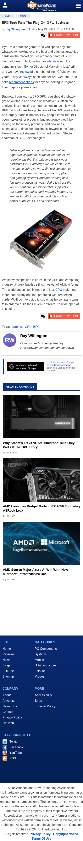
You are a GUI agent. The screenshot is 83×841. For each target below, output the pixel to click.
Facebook (16, 747)
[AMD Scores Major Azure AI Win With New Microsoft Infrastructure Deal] (41, 543)
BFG (36, 326)
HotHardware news (60, 365)
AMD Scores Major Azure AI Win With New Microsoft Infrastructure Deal (35, 572)
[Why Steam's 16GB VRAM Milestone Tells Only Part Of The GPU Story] (41, 416)
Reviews (8, 654)
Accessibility (43, 695)
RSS (12, 758)
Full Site (8, 671)
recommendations (21, 82)
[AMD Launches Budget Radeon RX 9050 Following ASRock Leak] (41, 480)
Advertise (9, 700)
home (7, 16)
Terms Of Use (41, 838)
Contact (8, 711)
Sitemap (8, 676)
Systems (41, 654)
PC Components (46, 648)
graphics (17, 326)
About (7, 695)
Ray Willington (33, 336)
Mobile (39, 659)
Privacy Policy (12, 717)
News (23, 16)
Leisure (40, 671)
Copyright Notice (65, 834)
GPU (58, 289)
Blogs (6, 665)
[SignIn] (7, 5)
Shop (38, 700)
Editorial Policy (45, 706)
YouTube (15, 752)
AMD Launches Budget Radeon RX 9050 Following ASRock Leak (41, 508)
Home (7, 648)
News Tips (10, 706)
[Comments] (43, 35)
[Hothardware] (41, 6)
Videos (39, 676)
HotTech (8, 723)
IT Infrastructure (45, 665)
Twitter (14, 741)
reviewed (26, 71)
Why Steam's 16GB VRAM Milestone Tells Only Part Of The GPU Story (39, 445)
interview (53, 61)
